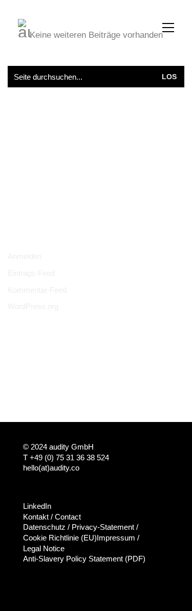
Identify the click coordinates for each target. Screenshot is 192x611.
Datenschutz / (46, 527)
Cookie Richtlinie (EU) (60, 537)
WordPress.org (33, 306)
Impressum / (118, 537)
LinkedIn (37, 506)
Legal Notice (44, 548)
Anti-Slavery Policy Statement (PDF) (84, 558)
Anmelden (24, 256)
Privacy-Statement (103, 527)
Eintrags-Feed (31, 273)
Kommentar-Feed (37, 290)
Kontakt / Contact (52, 516)
